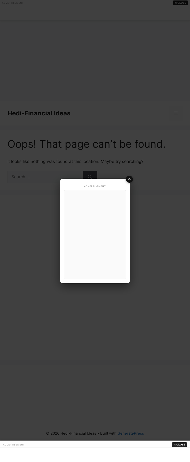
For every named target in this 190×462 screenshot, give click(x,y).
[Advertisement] (95, 234)
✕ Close (179, 444)
